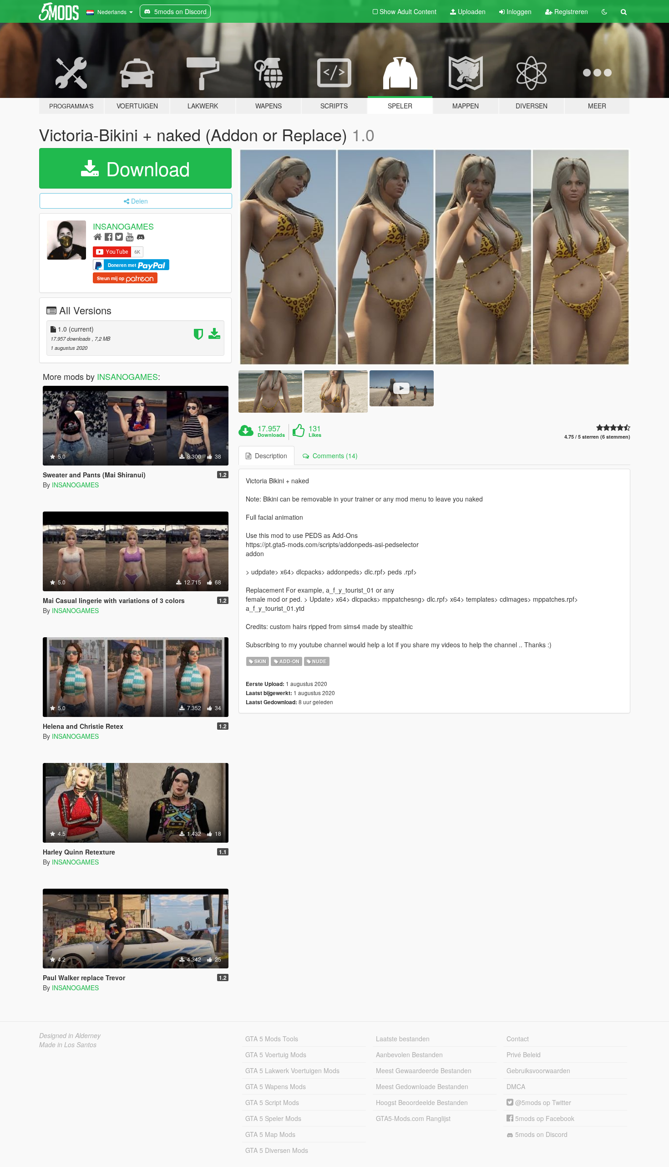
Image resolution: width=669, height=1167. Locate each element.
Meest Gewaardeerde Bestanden (423, 1070)
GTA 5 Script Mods (272, 1102)
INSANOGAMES (123, 226)
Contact (518, 1038)
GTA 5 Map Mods (270, 1134)
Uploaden (471, 11)
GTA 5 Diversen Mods (276, 1150)
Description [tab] (269, 455)
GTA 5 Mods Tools (271, 1038)
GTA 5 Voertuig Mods (275, 1054)
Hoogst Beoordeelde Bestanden (422, 1102)
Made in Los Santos (67, 1044)
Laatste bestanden (403, 1038)
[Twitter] (119, 236)
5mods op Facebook (543, 1118)
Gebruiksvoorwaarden (538, 1070)
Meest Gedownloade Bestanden (422, 1086)
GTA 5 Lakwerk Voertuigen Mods (292, 1070)
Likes (315, 435)
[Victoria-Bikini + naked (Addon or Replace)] (434, 257)
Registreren (570, 11)
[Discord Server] (141, 236)
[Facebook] (108, 236)
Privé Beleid (524, 1054)
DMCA (516, 1086)
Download (145, 168)
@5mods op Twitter (542, 1102)
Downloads (271, 435)
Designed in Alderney (70, 1035)
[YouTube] (129, 236)
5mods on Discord (540, 1134)
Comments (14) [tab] (333, 455)
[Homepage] (97, 236)
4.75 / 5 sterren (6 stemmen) (597, 436)
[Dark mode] (604, 11)
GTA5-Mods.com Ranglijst (413, 1118)
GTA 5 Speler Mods (273, 1118)
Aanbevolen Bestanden (409, 1054)
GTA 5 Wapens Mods (275, 1086)
